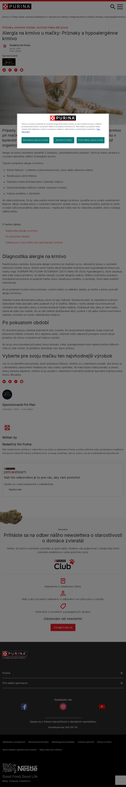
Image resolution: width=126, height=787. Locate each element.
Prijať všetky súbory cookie (90, 140)
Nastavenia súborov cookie (35, 140)
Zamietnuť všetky (64, 140)
